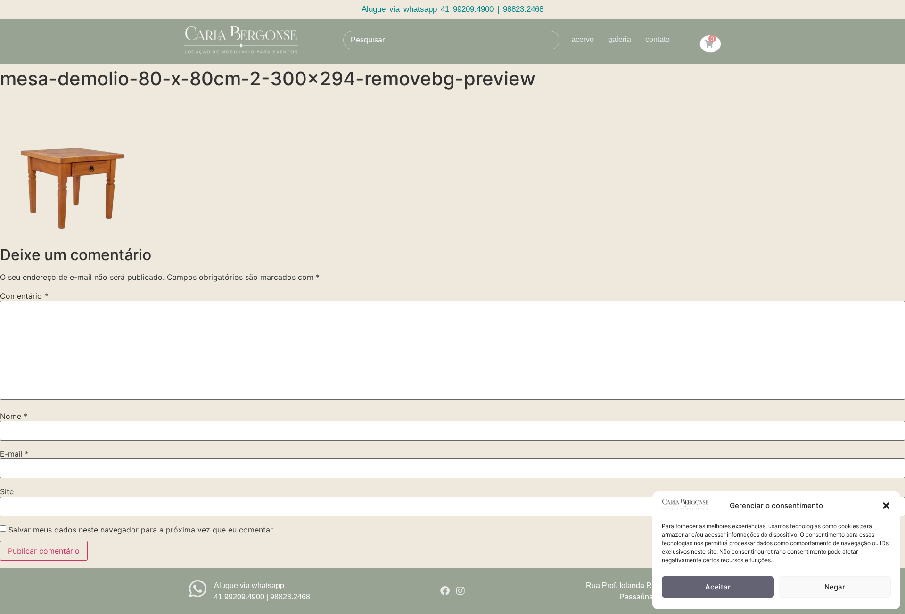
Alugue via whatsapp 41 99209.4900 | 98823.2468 (452, 9)
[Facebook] (445, 591)
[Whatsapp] (198, 589)
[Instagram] (460, 591)
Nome (13, 416)
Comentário (24, 296)
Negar (834, 586)
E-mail (14, 454)
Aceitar (718, 586)
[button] (886, 505)
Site (7, 491)
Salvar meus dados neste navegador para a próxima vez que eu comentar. (141, 529)
